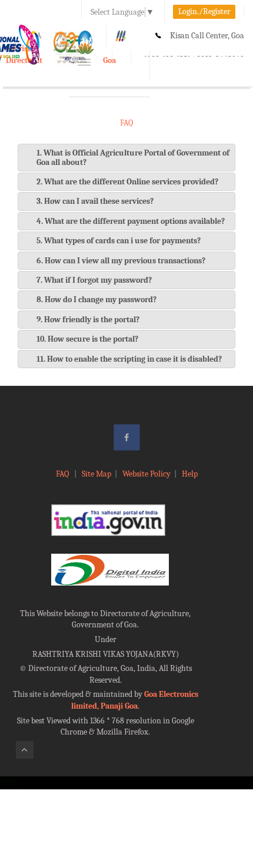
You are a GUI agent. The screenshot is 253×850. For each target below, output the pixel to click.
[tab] (126, 157)
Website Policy (146, 474)
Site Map (96, 474)
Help (190, 474)
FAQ (63, 474)
